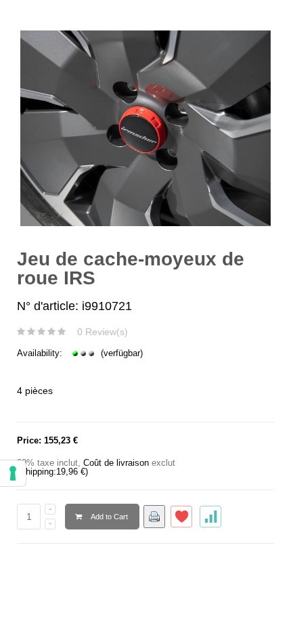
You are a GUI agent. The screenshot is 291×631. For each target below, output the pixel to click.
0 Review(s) (102, 331)
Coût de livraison (116, 463)
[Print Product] (154, 516)
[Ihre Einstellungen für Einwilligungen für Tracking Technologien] (13, 473)
